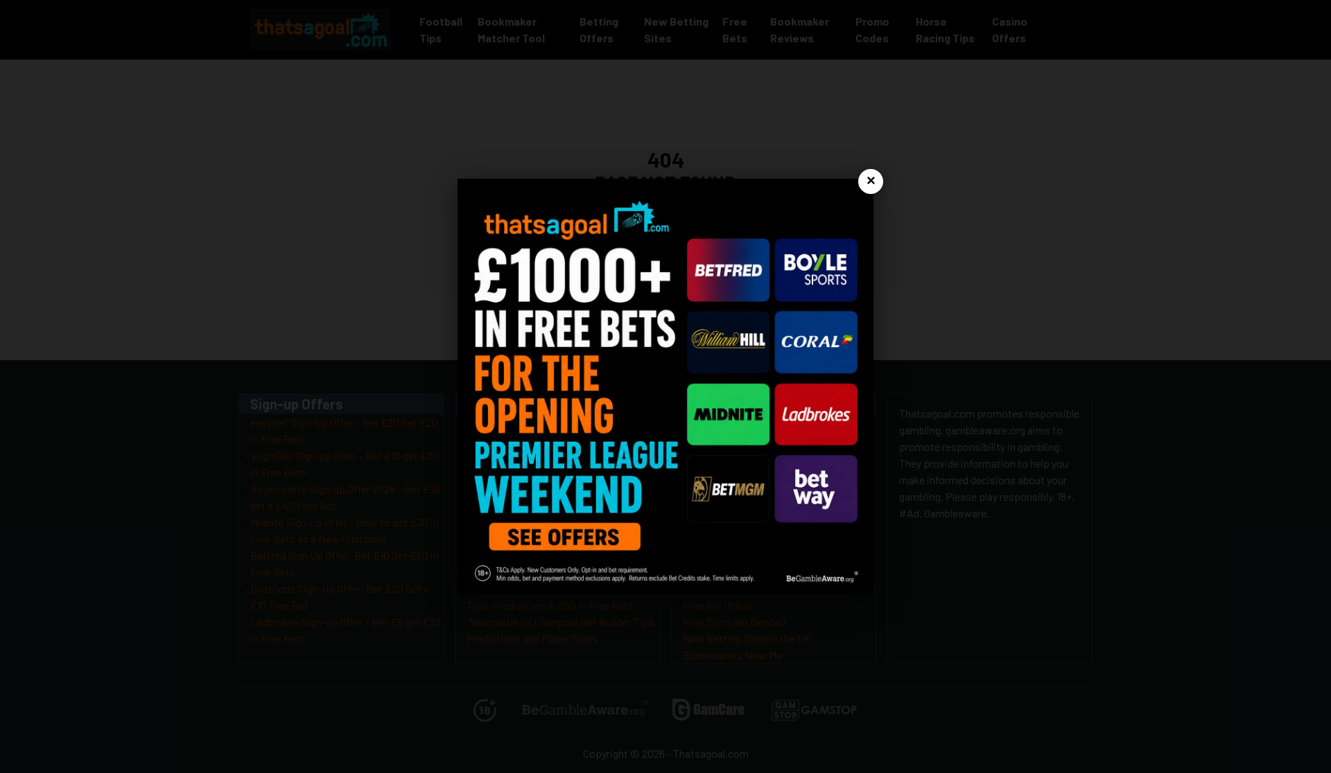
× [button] (871, 181)
